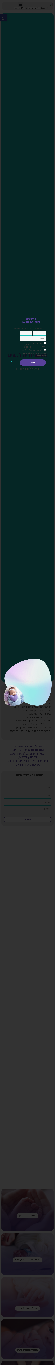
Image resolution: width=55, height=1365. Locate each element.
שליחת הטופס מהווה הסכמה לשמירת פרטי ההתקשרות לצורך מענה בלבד (33, 353)
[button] (11, 361)
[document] (27, 682)
